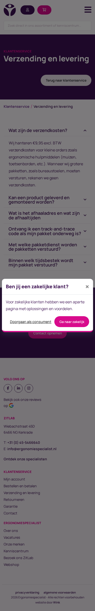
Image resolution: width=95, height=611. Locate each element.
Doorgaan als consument (30, 321)
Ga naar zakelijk (71, 322)
